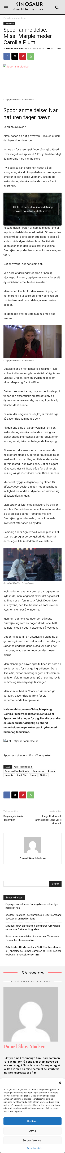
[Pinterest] (22, 56)
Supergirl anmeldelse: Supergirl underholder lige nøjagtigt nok (32, 906)
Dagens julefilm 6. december (13, 818)
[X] (14, 56)
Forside (7, 18)
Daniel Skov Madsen (16, 48)
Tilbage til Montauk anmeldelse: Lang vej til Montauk (48, 820)
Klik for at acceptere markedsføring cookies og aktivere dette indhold (32, 209)
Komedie (9, 775)
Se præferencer (32, 1140)
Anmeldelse (20, 18)
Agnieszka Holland (23, 766)
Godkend (32, 1121)
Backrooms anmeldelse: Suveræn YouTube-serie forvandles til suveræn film (32, 938)
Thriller (43, 775)
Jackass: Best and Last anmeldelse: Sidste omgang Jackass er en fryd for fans (34, 917)
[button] (60, 1082)
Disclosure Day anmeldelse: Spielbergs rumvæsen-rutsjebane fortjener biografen (33, 927)
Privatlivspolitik (34, 1148)
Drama (51, 771)
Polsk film (22, 775)
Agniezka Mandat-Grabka (17, 771)
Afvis (32, 1130)
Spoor (33, 775)
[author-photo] (32, 853)
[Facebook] (6, 56)
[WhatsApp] (30, 56)
